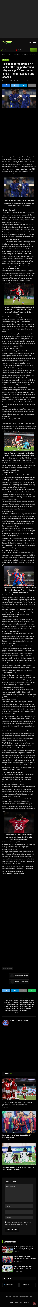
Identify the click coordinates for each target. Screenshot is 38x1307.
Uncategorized (7, 968)
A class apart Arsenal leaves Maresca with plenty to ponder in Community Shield (24, 1249)
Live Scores (6, 50)
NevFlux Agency (27, 1296)
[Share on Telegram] (23, 85)
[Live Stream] (16, 50)
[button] (30, 42)
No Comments (19, 81)
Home (3, 54)
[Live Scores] (2, 50)
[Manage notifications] (34, 1303)
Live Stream (21, 50)
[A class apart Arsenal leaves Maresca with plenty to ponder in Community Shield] (19, 1089)
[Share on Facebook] (6, 85)
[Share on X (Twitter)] (15, 85)
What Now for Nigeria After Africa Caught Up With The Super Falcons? (23, 1268)
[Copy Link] (32, 85)
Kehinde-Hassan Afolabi (19, 1021)
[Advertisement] (19, 19)
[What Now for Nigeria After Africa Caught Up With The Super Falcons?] (19, 1154)
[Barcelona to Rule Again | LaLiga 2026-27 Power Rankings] (19, 1122)
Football (9, 54)
